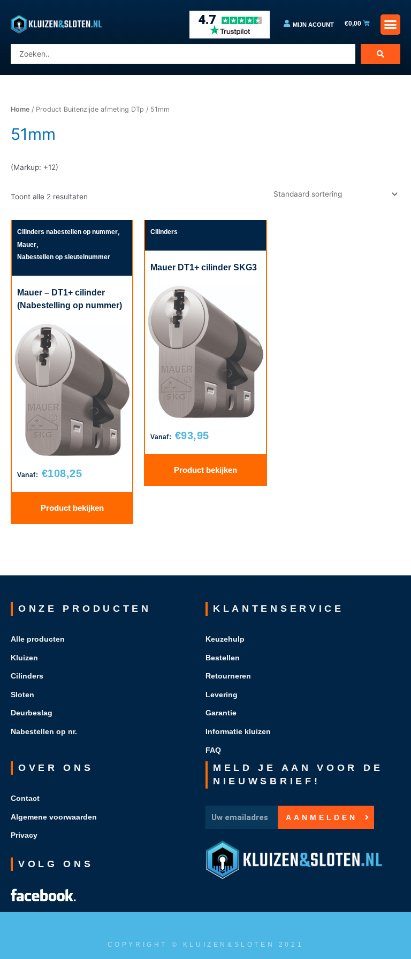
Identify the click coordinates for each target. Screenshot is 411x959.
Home (20, 109)
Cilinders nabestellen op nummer (67, 232)
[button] (390, 24)
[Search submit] (380, 54)
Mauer (26, 244)
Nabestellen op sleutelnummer (63, 257)
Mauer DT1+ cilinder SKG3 (203, 267)
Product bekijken (72, 507)
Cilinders (164, 232)
